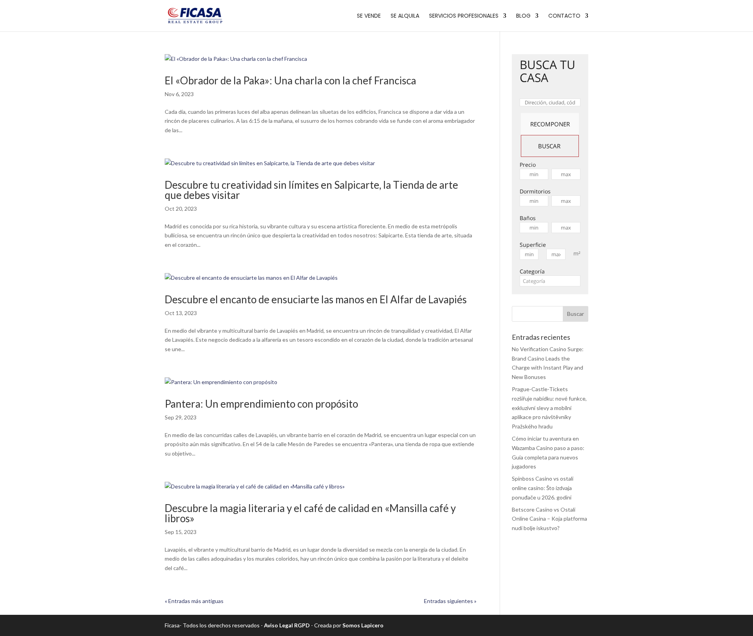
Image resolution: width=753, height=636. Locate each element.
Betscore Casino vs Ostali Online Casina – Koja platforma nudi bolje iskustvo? (549, 519)
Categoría (532, 271)
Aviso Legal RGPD (287, 625)
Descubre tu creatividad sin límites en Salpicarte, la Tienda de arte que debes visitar (311, 190)
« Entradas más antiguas (194, 601)
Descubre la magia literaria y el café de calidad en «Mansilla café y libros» (310, 513)
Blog (523, 16)
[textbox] (550, 280)
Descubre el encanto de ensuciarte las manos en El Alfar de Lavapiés (316, 299)
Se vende (369, 16)
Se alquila (405, 16)
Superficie (533, 244)
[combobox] (550, 280)
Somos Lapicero (363, 625)
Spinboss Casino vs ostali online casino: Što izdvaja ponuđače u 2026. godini (542, 488)
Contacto (564, 16)
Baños (528, 218)
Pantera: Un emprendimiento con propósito (262, 403)
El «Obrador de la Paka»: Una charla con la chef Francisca (290, 80)
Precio (528, 164)
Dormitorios (535, 191)
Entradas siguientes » (450, 601)
